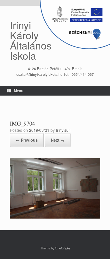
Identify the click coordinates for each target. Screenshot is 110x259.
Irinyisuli (63, 130)
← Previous (27, 140)
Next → (58, 140)
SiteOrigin (62, 248)
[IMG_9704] (55, 217)
